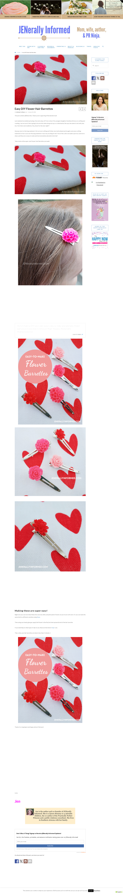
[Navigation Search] (103, 46)
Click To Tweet (77, 334)
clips (53, 627)
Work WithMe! (42, 886)
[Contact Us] (30, 861)
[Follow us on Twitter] (21, 861)
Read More (97, 890)
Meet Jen (36, 886)
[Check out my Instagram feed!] (26, 861)
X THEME (65, 883)
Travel (81, 886)
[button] (121, 1)
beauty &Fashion (69, 886)
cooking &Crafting (49, 886)
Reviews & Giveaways (56, 886)
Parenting (63, 886)
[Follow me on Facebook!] (17, 861)
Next (119, 9)
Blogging (75, 886)
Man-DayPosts (87, 886)
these (38, 617)
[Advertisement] (50, 305)
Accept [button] (91, 890)
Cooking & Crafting (20, 112)
